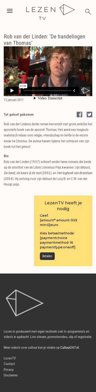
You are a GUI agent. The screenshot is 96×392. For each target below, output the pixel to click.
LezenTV (10, 358)
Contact (9, 364)
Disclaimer (11, 375)
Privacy (9, 370)
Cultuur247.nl (69, 347)
